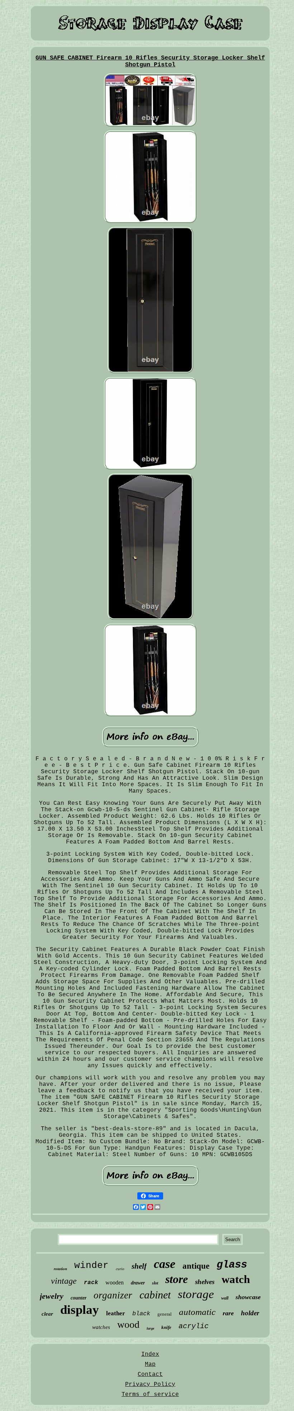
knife (166, 1327)
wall (224, 1298)
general (164, 1314)
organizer (113, 1295)
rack (91, 1282)
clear (47, 1314)
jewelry (51, 1296)
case (164, 1263)
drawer (138, 1283)
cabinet (155, 1295)
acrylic (194, 1326)
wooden (114, 1282)
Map (150, 1364)
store (176, 1279)
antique (195, 1266)
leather (115, 1313)
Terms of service (150, 1394)
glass (232, 1265)
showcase (248, 1297)
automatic (197, 1312)
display (79, 1310)
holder (250, 1313)
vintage (64, 1281)
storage (196, 1294)
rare (228, 1313)
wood (128, 1324)
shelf (139, 1266)
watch (236, 1279)
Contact (150, 1374)
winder (91, 1265)
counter (78, 1298)
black (141, 1313)
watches (101, 1327)
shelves (204, 1282)
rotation (60, 1269)
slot (155, 1283)
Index (150, 1354)
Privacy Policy (150, 1384)
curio (120, 1269)
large (150, 1328)
